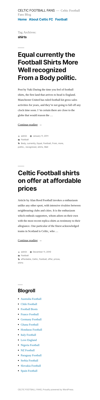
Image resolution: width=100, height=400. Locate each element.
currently (31, 143)
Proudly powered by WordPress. (58, 389)
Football (61, 19)
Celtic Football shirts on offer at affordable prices (49, 180)
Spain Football (29, 371)
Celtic (35, 259)
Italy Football (28, 335)
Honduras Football (31, 329)
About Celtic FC (41, 19)
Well (46, 147)
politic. (21, 147)
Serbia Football (29, 360)
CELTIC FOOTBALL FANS (36, 10)
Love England (29, 340)
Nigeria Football (30, 345)
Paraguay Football (31, 355)
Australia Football (31, 299)
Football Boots (29, 309)
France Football (30, 314)
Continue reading (30, 124)
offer (50, 259)
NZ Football (28, 350)
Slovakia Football (31, 366)
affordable (26, 259)
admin (24, 136)
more (60, 143)
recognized (31, 147)
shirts (40, 147)
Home (22, 19)
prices (57, 259)
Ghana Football (29, 324)
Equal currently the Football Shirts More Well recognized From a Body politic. (48, 66)
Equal (39, 143)
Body (23, 143)
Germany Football (31, 319)
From (54, 143)
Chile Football (29, 304)
